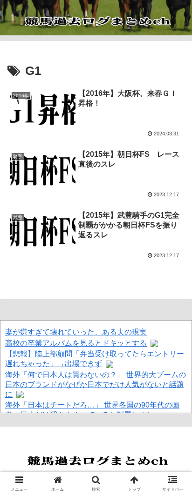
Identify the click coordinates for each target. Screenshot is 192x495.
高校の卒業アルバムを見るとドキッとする (76, 343)
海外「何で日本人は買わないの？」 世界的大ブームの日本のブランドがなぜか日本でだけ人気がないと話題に (95, 384)
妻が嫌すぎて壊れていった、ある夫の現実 (76, 332)
